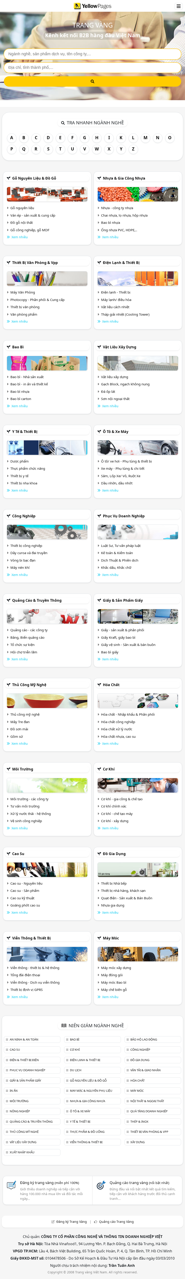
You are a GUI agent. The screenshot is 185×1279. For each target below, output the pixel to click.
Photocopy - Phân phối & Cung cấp (37, 299)
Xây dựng (137, 1142)
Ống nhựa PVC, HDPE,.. (119, 230)
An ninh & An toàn (24, 1039)
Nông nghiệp (20, 1111)
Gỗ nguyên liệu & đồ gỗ (34, 178)
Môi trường (22, 769)
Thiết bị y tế (19, 476)
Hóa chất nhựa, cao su (118, 736)
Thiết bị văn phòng (24, 307)
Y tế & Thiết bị (24, 431)
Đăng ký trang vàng (49, 1182)
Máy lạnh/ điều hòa (116, 299)
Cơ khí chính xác (113, 806)
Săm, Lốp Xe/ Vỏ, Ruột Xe (120, 476)
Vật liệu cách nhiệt (115, 307)
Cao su (18, 853)
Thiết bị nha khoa (23, 483)
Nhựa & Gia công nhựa (124, 178)
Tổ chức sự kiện (22, 644)
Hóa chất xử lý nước (116, 729)
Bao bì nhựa (110, 222)
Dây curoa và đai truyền (28, 552)
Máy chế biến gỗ (114, 989)
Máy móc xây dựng (116, 967)
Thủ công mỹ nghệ (29, 684)
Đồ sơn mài (19, 729)
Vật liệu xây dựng (119, 347)
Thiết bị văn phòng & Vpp (35, 262)
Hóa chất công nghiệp (118, 721)
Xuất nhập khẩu (22, 1152)
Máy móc (111, 938)
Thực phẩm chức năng (27, 468)
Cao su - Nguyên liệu (26, 883)
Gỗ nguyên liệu (22, 208)
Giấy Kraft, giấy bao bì (118, 637)
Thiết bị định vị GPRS (26, 989)
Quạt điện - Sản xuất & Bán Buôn (126, 898)
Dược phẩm (19, 461)
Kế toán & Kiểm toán (117, 552)
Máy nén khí (20, 567)
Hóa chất (111, 684)
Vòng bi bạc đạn (22, 560)
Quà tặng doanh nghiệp (149, 1111)
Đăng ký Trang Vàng (71, 1221)
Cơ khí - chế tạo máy (117, 813)
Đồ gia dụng (114, 853)
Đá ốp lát (108, 391)
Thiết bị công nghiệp (26, 545)
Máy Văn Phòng (22, 292)
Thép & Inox (139, 1121)
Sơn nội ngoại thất (115, 398)
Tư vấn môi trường (24, 806)
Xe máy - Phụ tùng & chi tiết (122, 468)
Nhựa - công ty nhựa (117, 208)
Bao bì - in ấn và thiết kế (29, 384)
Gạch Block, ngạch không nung (125, 384)
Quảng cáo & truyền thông (37, 600)
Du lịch (75, 1070)
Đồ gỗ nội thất (21, 222)
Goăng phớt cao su (25, 905)
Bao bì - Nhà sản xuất (27, 377)
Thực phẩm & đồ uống (87, 1132)
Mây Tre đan (20, 721)
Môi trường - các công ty (29, 799)
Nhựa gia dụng (112, 905)
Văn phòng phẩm (23, 314)
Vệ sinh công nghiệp (26, 821)
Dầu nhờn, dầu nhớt (116, 483)
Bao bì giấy (109, 652)
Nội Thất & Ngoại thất (147, 1101)
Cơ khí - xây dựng (114, 821)
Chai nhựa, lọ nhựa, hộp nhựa (124, 215)
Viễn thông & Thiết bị (31, 938)
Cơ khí (109, 769)
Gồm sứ (16, 736)
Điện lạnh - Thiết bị (115, 292)
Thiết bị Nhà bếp (114, 883)
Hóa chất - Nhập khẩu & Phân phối (128, 714)
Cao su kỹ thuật (22, 898)
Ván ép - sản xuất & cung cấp (32, 215)
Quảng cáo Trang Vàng (116, 1221)
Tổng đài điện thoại (25, 975)
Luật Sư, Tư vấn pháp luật (121, 545)
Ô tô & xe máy (115, 431)
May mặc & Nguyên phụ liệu (91, 1091)
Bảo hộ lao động (143, 1039)
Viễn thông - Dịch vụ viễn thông (35, 982)
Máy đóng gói (112, 975)
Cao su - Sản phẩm (24, 890)
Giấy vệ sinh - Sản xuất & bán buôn (128, 644)
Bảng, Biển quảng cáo (27, 637)
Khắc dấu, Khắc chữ (116, 567)
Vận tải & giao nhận (145, 1070)
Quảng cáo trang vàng (139, 1182)
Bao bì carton (20, 398)
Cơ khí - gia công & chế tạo (122, 799)
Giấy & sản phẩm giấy (123, 600)
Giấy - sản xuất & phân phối (122, 630)
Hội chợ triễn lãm (23, 652)
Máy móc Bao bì (113, 982)
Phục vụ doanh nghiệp (124, 515)
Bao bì (18, 347)
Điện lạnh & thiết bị (121, 262)
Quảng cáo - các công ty (29, 630)
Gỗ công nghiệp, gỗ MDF (29, 230)
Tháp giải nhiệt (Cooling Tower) (125, 314)
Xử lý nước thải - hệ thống (30, 813)
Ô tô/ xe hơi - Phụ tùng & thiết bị (126, 461)
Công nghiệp (23, 515)
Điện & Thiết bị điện (24, 1060)
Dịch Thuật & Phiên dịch (119, 560)
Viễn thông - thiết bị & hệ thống (34, 967)
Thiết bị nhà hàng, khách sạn (123, 890)
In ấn (14, 1091)
